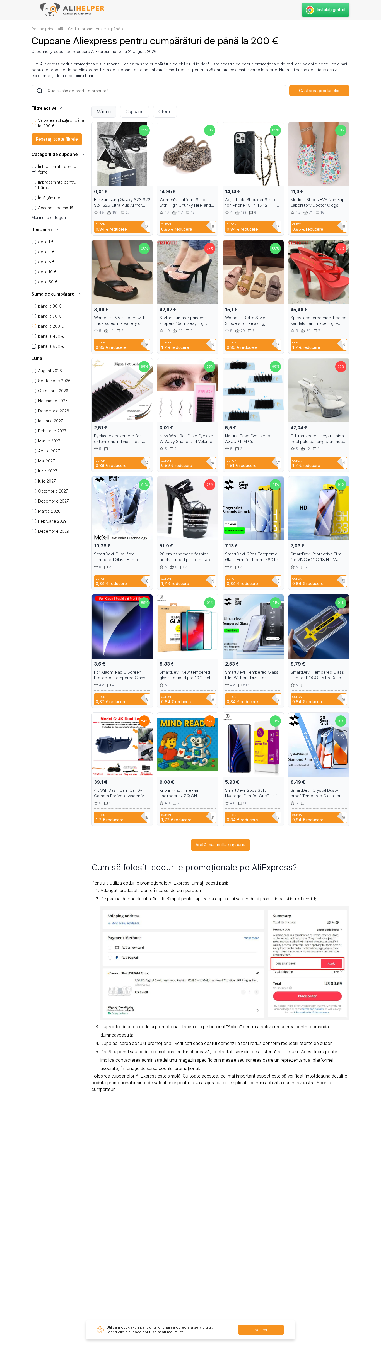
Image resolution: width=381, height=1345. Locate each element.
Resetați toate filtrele (57, 139)
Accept (261, 1330)
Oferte (165, 111)
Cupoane (135, 111)
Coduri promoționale (87, 29)
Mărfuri (104, 111)
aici (128, 1332)
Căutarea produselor (319, 90)
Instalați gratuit (331, 9)
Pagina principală (47, 29)
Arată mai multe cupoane (220, 844)
